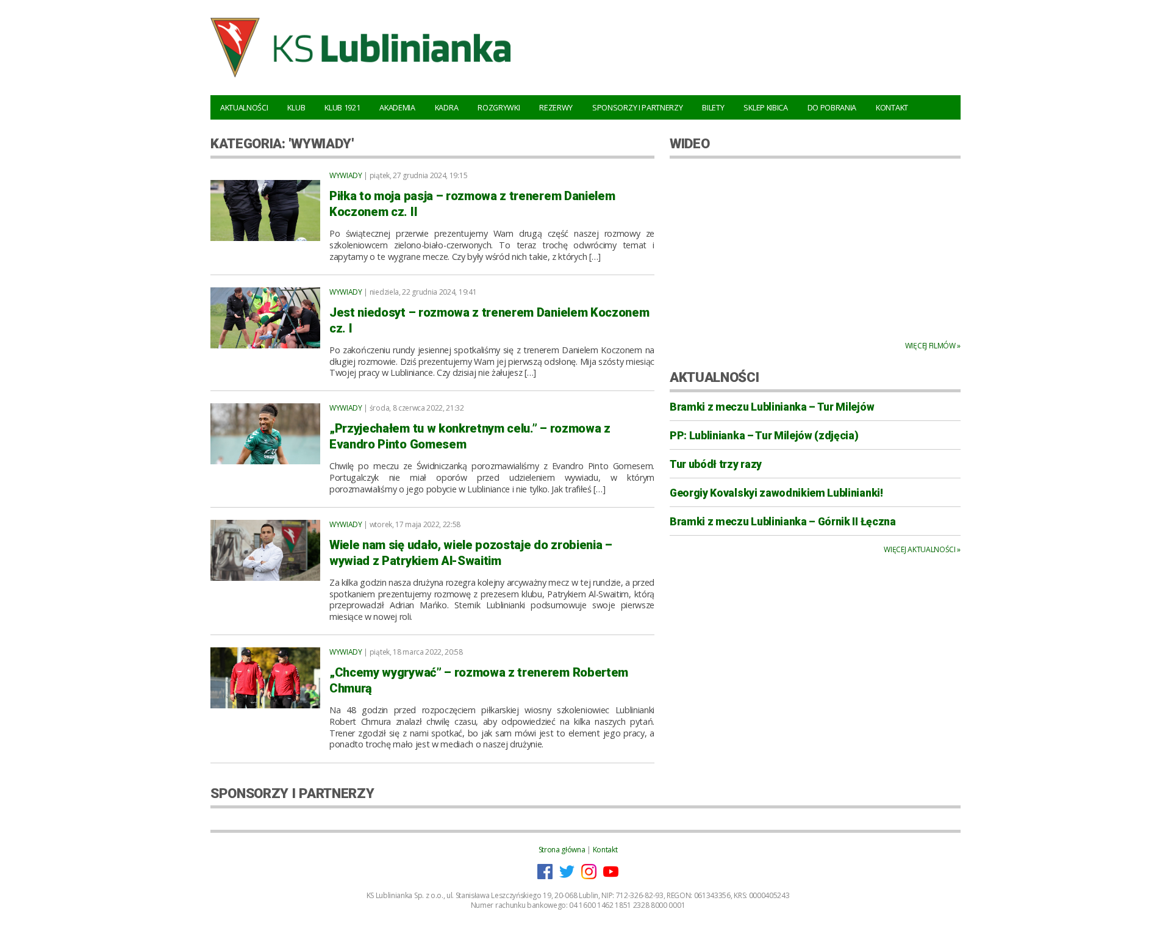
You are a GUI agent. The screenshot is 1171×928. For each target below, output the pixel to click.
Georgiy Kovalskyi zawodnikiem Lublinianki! (776, 493)
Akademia (397, 107)
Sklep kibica (765, 107)
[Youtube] (610, 876)
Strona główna (562, 849)
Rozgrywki (499, 107)
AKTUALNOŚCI (714, 377)
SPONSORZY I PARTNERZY (292, 793)
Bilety (713, 107)
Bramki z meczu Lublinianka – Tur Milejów (772, 407)
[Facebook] (545, 876)
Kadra (446, 107)
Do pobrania (832, 107)
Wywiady (345, 175)
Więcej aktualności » (922, 549)
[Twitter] (567, 876)
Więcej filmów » (933, 345)
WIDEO (689, 143)
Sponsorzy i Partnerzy (637, 107)
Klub (296, 107)
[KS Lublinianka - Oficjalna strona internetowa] (360, 79)
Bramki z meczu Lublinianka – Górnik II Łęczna (783, 522)
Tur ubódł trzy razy (716, 464)
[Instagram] (588, 876)
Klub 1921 (342, 107)
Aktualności (244, 107)
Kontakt (892, 107)
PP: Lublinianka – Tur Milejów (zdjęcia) (764, 436)
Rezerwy (556, 107)
